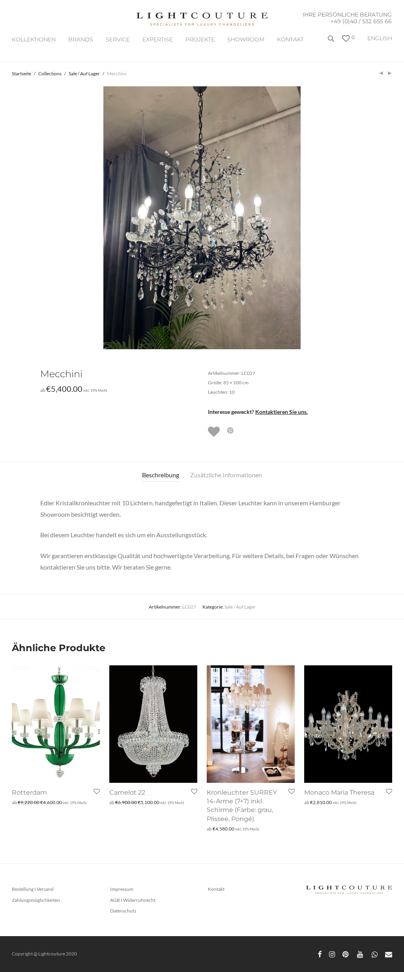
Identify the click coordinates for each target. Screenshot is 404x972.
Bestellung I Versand (33, 889)
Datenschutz (123, 911)
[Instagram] (332, 954)
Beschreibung (160, 475)
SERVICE (118, 39)
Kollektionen (34, 39)
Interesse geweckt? (258, 411)
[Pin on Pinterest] (230, 430)
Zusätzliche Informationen (226, 475)
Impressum (121, 889)
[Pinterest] (346, 954)
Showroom (245, 39)
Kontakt (290, 39)
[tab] (161, 475)
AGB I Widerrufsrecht (132, 900)
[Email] (388, 954)
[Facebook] (320, 954)
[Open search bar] (332, 41)
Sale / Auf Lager (84, 73)
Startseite (21, 73)
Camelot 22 (127, 792)
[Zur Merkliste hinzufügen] (214, 432)
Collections (50, 73)
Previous (13, 218)
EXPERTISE (157, 39)
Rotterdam (29, 792)
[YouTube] (360, 954)
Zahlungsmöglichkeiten (36, 900)
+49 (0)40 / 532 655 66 (361, 21)
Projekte (200, 39)
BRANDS (80, 39)
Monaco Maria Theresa (339, 792)
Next (390, 218)
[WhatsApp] (375, 954)
